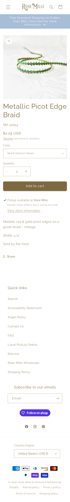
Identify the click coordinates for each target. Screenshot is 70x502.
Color (6, 145)
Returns (13, 353)
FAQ (11, 335)
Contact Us (16, 326)
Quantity (8, 163)
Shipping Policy (19, 372)
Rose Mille (24, 482)
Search (13, 298)
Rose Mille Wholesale (23, 362)
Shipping (8, 138)
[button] (8, 7)
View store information (23, 210)
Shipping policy (48, 493)
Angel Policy (17, 317)
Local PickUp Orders (22, 344)
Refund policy (31, 487)
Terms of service (26, 493)
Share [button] (11, 256)
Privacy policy (51, 487)
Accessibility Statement (25, 308)
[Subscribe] (57, 398)
